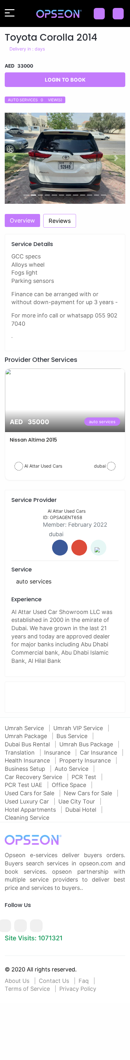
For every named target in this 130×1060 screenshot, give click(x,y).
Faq (84, 980)
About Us (17, 980)
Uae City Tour (77, 801)
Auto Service (72, 768)
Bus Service (72, 736)
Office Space (70, 785)
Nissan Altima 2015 (33, 440)
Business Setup (26, 768)
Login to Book (65, 80)
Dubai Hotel (81, 809)
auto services (102, 421)
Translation (20, 752)
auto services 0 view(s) (35, 99)
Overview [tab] (22, 220)
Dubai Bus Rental (28, 744)
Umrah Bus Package (87, 744)
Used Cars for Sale (30, 793)
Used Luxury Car (27, 801)
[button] (14, 158)
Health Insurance (28, 760)
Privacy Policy (77, 988)
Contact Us (54, 980)
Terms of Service (27, 988)
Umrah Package (27, 736)
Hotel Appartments (31, 809)
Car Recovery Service (34, 777)
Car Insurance (99, 752)
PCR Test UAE (24, 785)
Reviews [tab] (60, 220)
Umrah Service (25, 728)
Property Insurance (85, 760)
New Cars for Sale (89, 793)
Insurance (58, 752)
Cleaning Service (27, 817)
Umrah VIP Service (78, 728)
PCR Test (85, 777)
